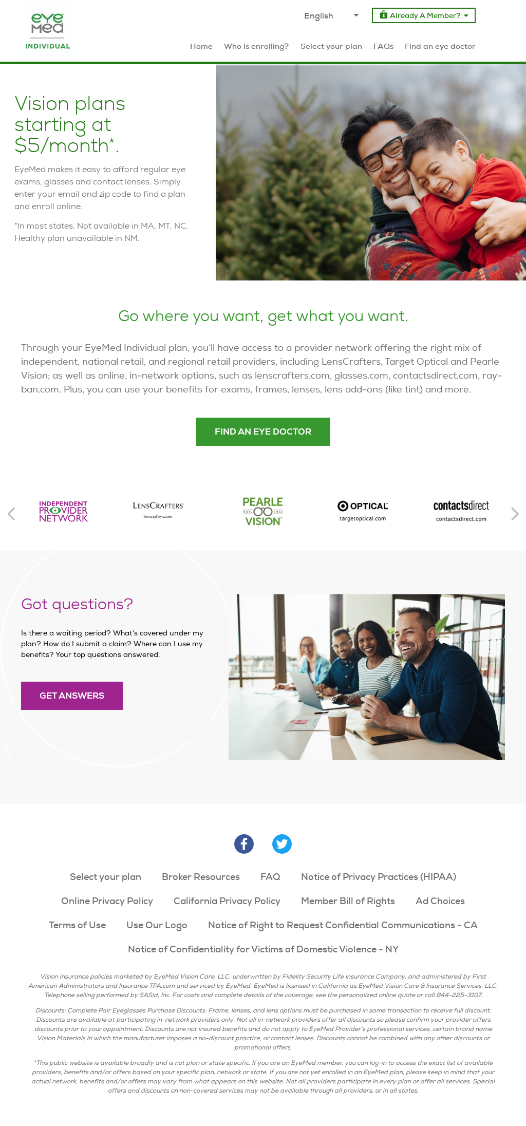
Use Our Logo (156, 925)
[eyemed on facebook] (244, 844)
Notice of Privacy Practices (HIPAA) (378, 877)
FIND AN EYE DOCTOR (263, 431)
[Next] (515, 514)
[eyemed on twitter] (282, 844)
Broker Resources (201, 877)
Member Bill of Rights (348, 901)
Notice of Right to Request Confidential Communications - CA (343, 925)
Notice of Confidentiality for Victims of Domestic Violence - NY (263, 949)
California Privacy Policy (227, 901)
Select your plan (105, 877)
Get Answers (72, 695)
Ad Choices (440, 901)
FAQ (270, 877)
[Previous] (11, 514)
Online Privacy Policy (107, 901)
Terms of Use (77, 925)
